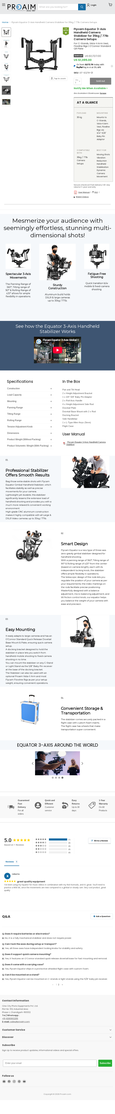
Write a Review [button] (101, 840)
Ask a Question (103, 916)
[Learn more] (112, 66)
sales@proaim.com (20, 1021)
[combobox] (58, 7)
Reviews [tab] (10, 861)
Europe (103, 93)
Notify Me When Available (90, 88)
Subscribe (105, 1063)
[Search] (82, 7)
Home (5, 22)
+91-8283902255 (10, 1018)
